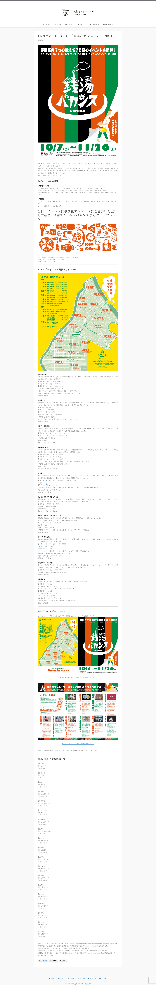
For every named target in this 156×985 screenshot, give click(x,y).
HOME (47, 25)
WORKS (82, 25)
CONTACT (109, 25)
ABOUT (70, 25)
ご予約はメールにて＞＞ (46, 549)
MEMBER (95, 25)
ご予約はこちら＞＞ (50, 485)
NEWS (58, 25)
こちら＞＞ (60, 206)
